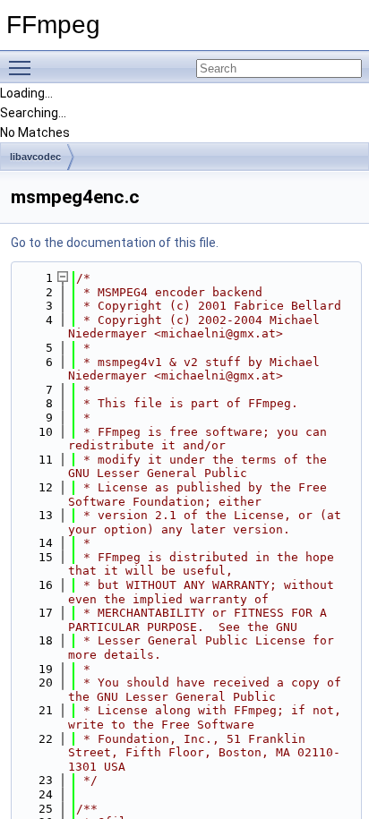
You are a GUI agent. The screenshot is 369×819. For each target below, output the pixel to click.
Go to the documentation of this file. (115, 242)
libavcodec (35, 156)
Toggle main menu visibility (23, 67)
